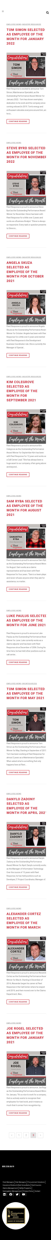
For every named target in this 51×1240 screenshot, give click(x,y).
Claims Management (10, 1188)
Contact (37, 1191)
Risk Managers (20, 1182)
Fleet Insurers (36, 1185)
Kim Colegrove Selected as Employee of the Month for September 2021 (22, 391)
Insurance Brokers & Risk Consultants (16, 1185)
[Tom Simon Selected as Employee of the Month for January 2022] (27, 70)
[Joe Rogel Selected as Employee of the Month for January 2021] (27, 1068)
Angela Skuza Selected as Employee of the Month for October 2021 (25, 272)
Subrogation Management (12, 1191)
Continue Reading (18, 121)
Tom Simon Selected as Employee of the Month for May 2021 (26, 693)
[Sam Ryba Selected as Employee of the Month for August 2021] (27, 541)
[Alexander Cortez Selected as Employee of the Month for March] (27, 954)
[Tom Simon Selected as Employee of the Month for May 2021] (27, 724)
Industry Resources (31, 257)
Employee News (14, 24)
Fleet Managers (8, 1182)
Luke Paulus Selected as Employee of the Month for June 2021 (27, 620)
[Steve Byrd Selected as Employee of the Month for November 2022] (27, 188)
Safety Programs (25, 1188)
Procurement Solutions (35, 1182)
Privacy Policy (28, 1191)
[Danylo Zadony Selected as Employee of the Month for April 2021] (27, 839)
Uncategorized (29, 683)
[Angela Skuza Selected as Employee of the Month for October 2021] (27, 307)
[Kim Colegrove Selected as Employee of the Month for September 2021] (27, 426)
